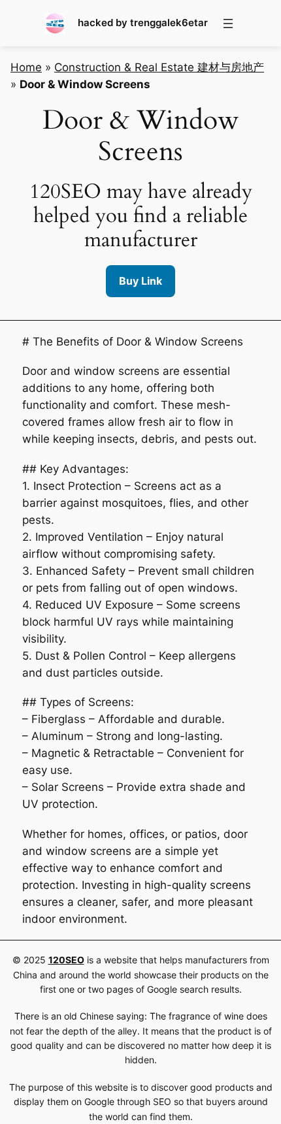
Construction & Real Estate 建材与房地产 (159, 67)
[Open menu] (228, 23)
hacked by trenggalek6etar (143, 23)
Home (26, 67)
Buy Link (140, 280)
